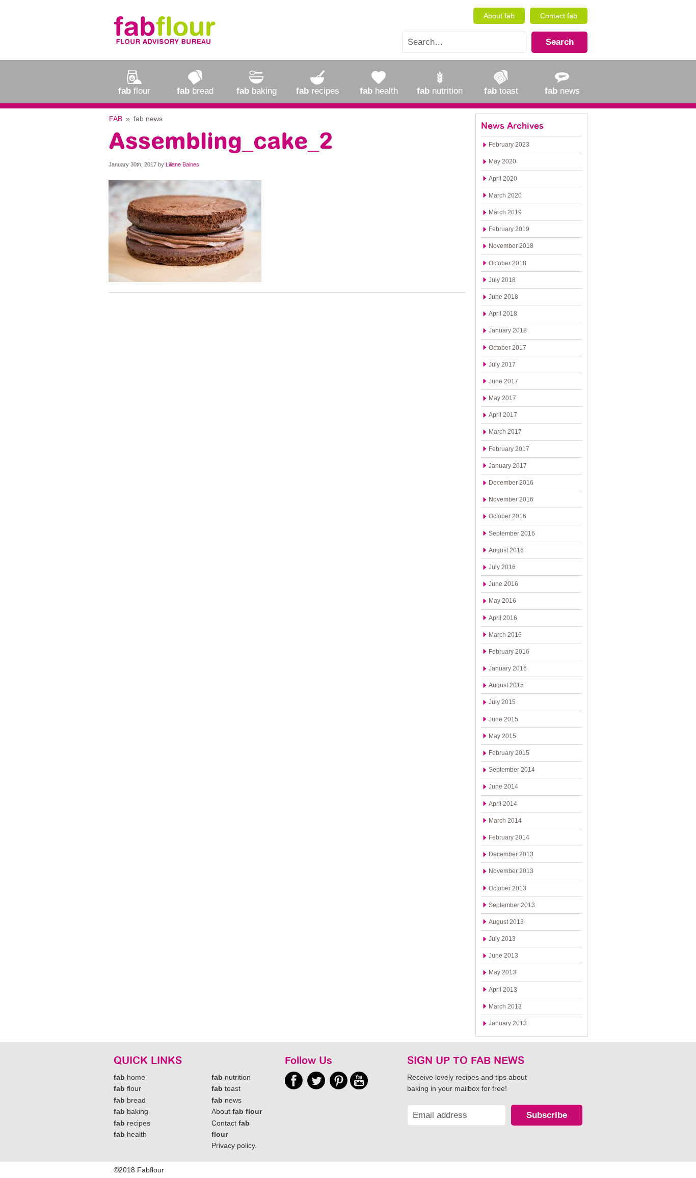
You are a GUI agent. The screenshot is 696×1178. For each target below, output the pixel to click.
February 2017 (509, 449)
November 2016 (511, 499)
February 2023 (509, 144)
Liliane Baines (182, 164)
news (226, 1100)
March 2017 (505, 431)
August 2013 (506, 921)
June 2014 (503, 786)
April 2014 (503, 803)
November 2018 (511, 245)
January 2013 (508, 1023)
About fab (499, 16)
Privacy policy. (234, 1145)
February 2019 (509, 229)
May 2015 (502, 736)
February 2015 (509, 752)
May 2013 (502, 972)
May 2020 (502, 161)
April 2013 (503, 989)
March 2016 (505, 634)
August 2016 (506, 550)
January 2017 (508, 465)
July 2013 (502, 938)
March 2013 (505, 1006)
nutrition (231, 1077)
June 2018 (503, 296)
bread (130, 1100)
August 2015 (506, 685)
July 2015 (502, 702)
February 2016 (509, 651)
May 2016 (502, 600)
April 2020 (503, 178)
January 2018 (508, 330)
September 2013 (512, 905)
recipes (132, 1123)
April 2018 (503, 313)
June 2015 (503, 719)
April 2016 (503, 618)
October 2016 (507, 516)
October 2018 (507, 263)
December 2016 (511, 482)
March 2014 (505, 820)
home (129, 1077)
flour (127, 1088)
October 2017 (507, 347)
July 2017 (502, 364)
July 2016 (502, 567)
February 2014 (509, 837)
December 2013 (511, 854)
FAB (115, 119)
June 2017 (503, 381)
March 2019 (505, 212)
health (130, 1134)
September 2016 (512, 533)
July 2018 (502, 280)
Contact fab (558, 16)
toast (225, 1088)
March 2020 (505, 195)
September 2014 (512, 769)
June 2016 (503, 583)
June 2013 (503, 955)
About (236, 1111)
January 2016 (508, 668)
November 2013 (511, 871)
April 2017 (503, 414)
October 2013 (507, 888)
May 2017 (502, 398)
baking (131, 1111)
